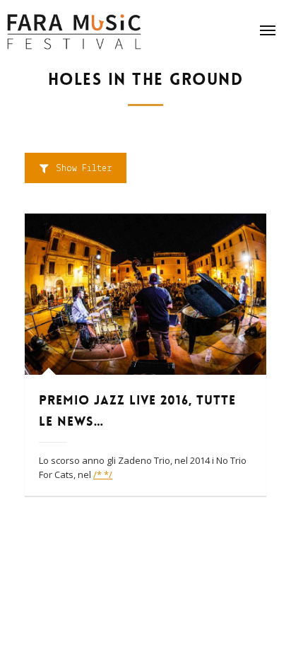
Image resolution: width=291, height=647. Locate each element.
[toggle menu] (267, 30)
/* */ (102, 474)
